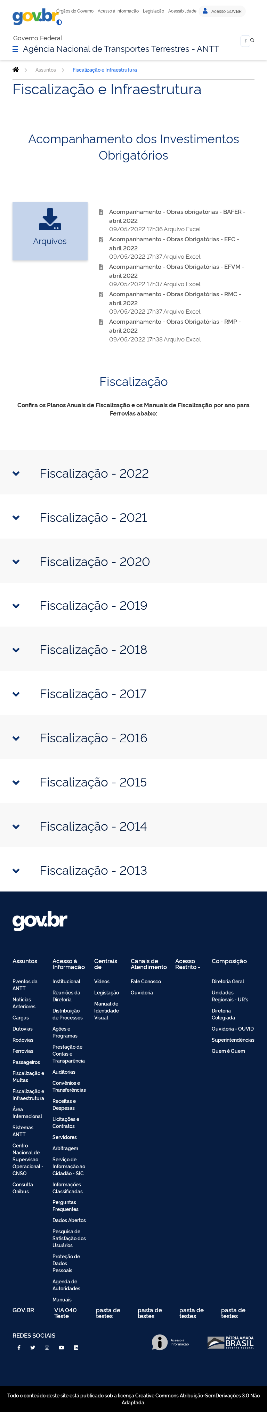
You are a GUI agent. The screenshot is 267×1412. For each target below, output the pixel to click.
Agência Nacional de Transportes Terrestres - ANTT (121, 48)
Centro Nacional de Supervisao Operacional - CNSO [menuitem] (28, 1159)
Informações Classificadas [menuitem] (67, 1187)
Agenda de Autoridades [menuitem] (66, 1284)
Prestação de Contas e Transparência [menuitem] (68, 1053)
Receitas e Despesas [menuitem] (64, 1104)
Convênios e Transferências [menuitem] (69, 1086)
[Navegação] (15, 48)
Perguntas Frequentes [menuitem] (65, 1205)
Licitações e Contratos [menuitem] (65, 1122)
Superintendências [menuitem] (233, 1039)
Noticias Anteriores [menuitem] (24, 1002)
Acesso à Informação (118, 11)
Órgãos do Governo (75, 11)
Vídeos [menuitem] (102, 981)
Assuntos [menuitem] (25, 961)
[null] (252, 41)
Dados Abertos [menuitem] (69, 1220)
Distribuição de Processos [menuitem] (67, 1013)
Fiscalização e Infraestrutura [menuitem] (28, 1094)
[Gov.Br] (36, 16)
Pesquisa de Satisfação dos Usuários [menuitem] (69, 1238)
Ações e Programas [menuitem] (65, 1032)
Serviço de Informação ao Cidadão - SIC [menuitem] (68, 1166)
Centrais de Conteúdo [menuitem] (108, 963)
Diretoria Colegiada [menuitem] (223, 1013)
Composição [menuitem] (229, 961)
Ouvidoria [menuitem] (142, 992)
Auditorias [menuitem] (63, 1071)
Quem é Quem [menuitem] (228, 1050)
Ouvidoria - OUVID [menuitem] (233, 1028)
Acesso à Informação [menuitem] (68, 963)
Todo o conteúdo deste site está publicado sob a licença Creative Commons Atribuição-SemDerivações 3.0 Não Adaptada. (133, 1398)
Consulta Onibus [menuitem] (23, 1187)
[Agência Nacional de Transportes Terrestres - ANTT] (16, 69)
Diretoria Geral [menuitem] (228, 981)
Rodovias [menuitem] (23, 1039)
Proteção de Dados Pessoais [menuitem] (66, 1263)
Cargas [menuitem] (21, 1017)
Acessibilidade (182, 11)
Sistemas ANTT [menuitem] (23, 1130)
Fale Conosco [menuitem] (146, 981)
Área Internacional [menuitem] (27, 1112)
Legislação (153, 11)
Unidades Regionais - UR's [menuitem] (230, 995)
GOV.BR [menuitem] (23, 1310)
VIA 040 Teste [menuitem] (65, 1312)
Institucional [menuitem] (66, 981)
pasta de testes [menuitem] (108, 1312)
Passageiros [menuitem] (26, 1061)
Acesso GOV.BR (226, 11)
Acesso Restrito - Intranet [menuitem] (187, 963)
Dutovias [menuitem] (23, 1028)
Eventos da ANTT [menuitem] (25, 984)
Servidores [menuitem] (64, 1136)
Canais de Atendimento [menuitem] (149, 963)
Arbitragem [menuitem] (65, 1148)
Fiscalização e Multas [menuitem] (28, 1076)
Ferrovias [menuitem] (23, 1050)
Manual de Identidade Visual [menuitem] (106, 1010)
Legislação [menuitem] (106, 992)
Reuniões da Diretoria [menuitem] (66, 995)
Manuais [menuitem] (62, 1299)
